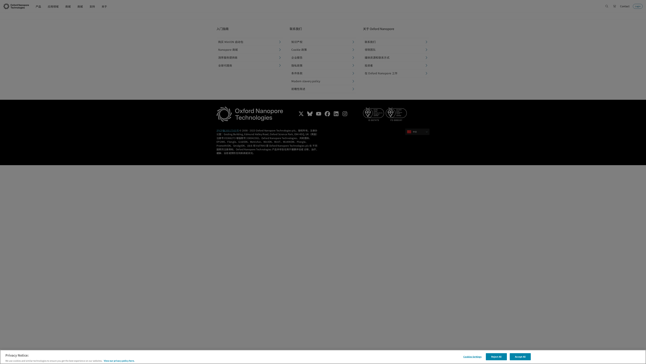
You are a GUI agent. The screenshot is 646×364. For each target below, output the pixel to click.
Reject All (496, 356)
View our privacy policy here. (119, 360)
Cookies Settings (472, 356)
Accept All (520, 356)
